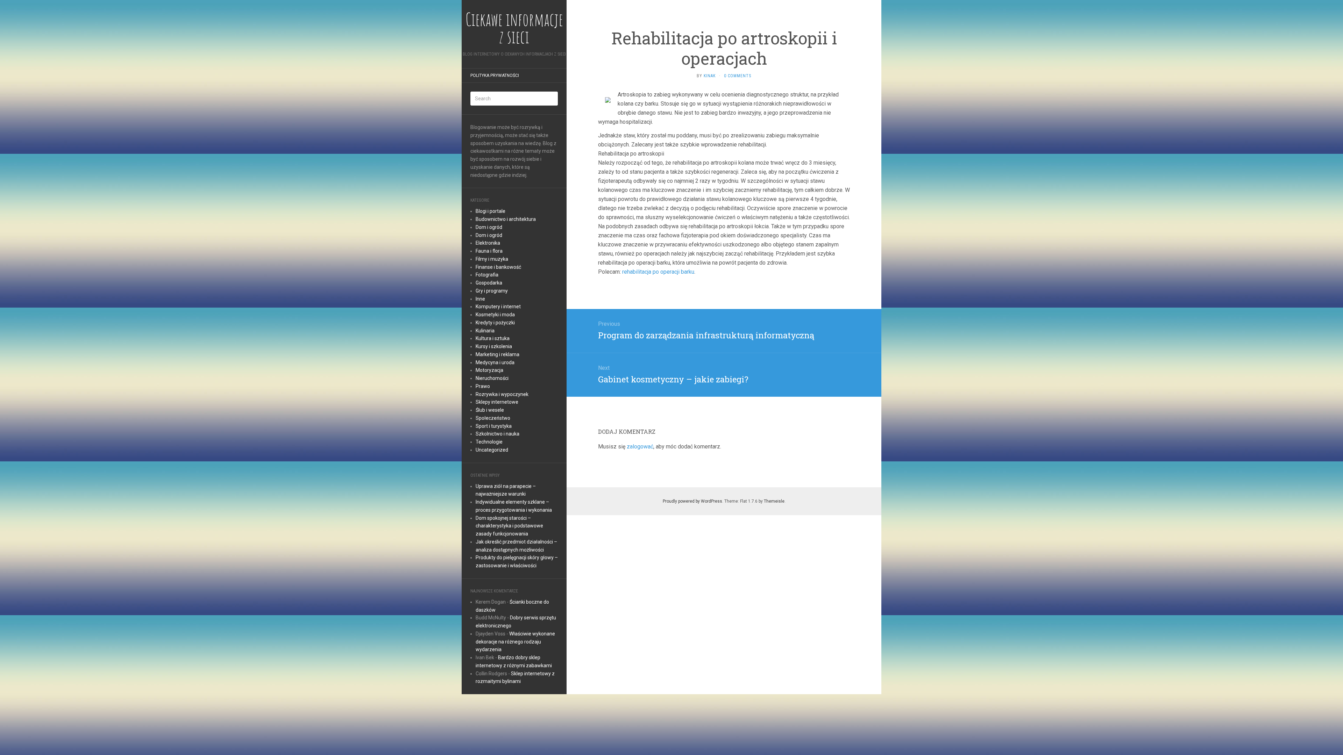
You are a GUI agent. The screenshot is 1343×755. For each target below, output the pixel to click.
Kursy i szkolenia (494, 346)
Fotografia (487, 275)
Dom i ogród (489, 227)
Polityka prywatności (494, 75)
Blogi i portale (490, 211)
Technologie (489, 442)
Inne (480, 299)
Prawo (483, 386)
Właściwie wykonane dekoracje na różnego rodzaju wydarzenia (515, 642)
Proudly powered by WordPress (692, 501)
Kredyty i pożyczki (495, 322)
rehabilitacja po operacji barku (658, 271)
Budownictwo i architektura (506, 219)
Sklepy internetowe (497, 402)
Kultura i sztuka (493, 338)
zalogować (640, 446)
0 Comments (737, 75)
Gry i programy (492, 291)
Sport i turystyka (494, 426)
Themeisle (774, 501)
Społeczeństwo (493, 418)
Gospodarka (489, 283)
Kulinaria (485, 330)
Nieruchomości (492, 378)
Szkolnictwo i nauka (497, 434)
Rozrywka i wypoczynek (502, 394)
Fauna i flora (489, 251)
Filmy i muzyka (492, 259)
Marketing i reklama (497, 354)
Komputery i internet (498, 306)
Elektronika (488, 243)
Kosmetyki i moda (495, 314)
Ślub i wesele (490, 410)
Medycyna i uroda (495, 362)
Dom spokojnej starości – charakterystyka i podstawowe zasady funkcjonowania (509, 526)
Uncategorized (492, 450)
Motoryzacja (489, 370)
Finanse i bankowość (498, 267)
